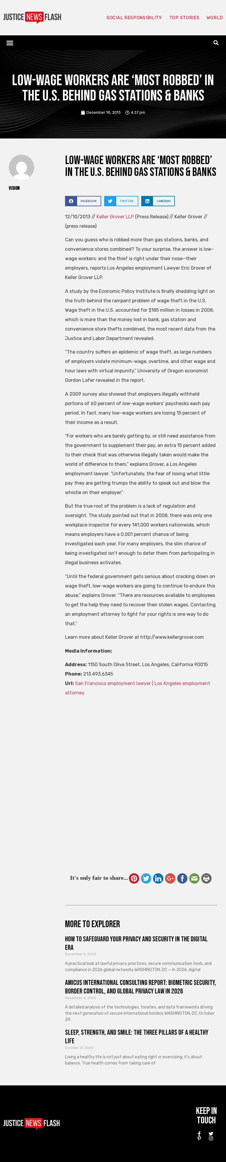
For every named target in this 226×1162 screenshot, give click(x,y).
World (215, 17)
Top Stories (184, 17)
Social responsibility (134, 17)
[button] (10, 42)
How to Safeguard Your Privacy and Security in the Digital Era (136, 943)
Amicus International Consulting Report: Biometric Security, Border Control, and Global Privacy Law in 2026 (140, 987)
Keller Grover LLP (115, 216)
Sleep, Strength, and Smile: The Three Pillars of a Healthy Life (136, 1036)
